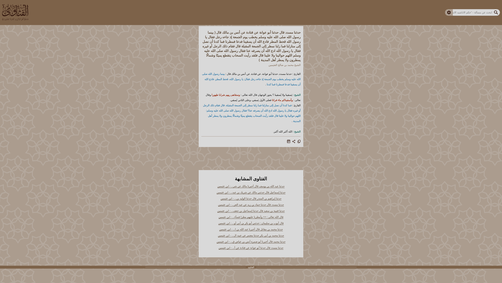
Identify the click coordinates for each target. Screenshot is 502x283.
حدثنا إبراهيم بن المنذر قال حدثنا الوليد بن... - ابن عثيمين (251, 198)
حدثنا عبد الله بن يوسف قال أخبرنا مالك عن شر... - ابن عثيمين (251, 186)
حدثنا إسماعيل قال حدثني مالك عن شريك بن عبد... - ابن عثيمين (251, 192)
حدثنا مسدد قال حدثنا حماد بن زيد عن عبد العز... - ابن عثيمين (251, 204)
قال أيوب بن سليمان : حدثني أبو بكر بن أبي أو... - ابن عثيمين (251, 223)
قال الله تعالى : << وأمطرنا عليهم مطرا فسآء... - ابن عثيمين (251, 217)
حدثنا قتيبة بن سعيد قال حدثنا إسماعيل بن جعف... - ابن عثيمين (251, 211)
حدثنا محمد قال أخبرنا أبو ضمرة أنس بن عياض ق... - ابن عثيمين (251, 241)
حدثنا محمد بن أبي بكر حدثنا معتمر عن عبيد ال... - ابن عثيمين (251, 235)
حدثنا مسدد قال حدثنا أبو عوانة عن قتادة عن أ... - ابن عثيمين (251, 247)
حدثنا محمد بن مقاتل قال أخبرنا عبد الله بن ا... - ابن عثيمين (251, 229)
